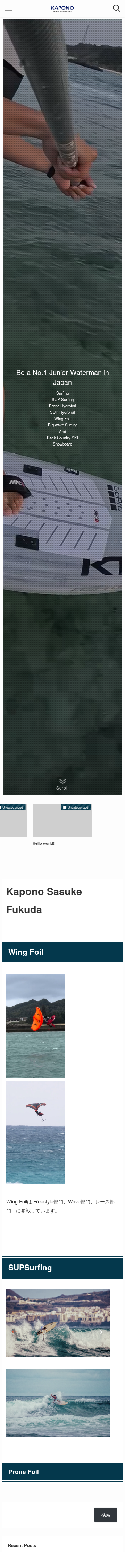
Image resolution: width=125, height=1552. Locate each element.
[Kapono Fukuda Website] (62, 8)
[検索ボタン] (116, 8)
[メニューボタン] (8, 8)
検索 (105, 1514)
